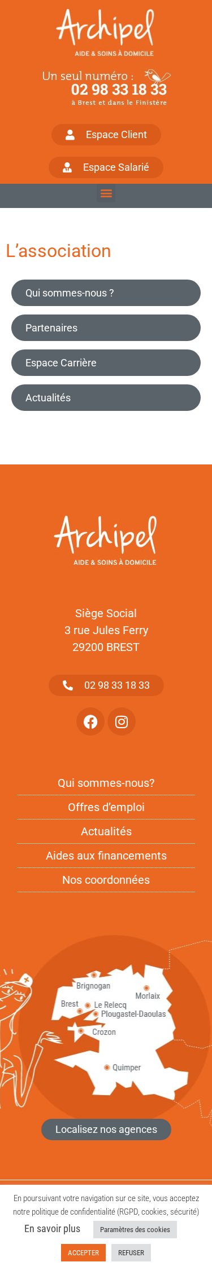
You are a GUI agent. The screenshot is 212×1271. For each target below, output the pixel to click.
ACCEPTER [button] (83, 1252)
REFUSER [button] (131, 1252)
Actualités (48, 398)
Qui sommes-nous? (106, 783)
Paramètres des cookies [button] (135, 1229)
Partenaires (51, 328)
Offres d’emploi (106, 807)
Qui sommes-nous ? (69, 293)
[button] (106, 193)
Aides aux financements (106, 855)
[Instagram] (121, 721)
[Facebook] (90, 721)
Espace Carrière (61, 363)
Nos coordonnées (106, 880)
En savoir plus (52, 1228)
